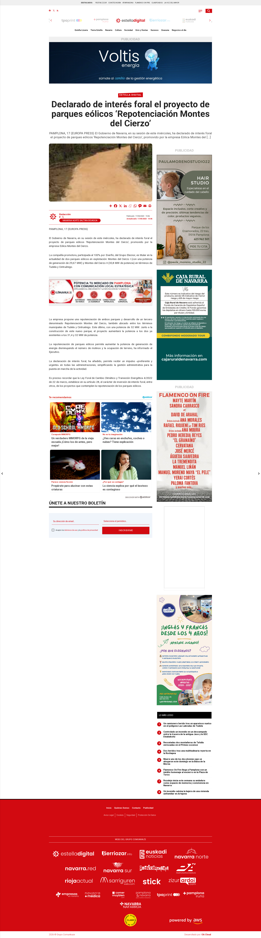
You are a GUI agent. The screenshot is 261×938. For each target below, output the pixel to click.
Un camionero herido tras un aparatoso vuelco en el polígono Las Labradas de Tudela (185, 724)
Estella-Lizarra (81, 30)
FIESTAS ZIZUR (101, 3)
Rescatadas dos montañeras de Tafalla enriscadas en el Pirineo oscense (181, 743)
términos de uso (71, 530)
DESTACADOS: (87, 3)
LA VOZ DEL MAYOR (171, 3)
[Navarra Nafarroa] (130, 905)
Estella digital (130, 95)
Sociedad (128, 30)
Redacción (65, 214)
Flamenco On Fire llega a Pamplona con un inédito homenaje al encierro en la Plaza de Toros (183, 772)
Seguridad (130, 815)
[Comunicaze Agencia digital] (130, 828)
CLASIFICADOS (157, 3)
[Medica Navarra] (92, 894)
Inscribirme (126, 530)
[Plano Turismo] (143, 894)
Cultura (118, 30)
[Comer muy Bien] (117, 894)
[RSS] (57, 11)
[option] (130, 20)
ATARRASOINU (127, 3)
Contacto (136, 808)
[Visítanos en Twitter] (54, 11)
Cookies (120, 815)
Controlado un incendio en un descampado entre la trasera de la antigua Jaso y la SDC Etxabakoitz (183, 734)
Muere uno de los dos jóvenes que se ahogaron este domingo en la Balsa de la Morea (182, 761)
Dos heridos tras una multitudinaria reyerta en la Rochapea (185, 752)
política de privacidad (89, 530)
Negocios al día (179, 30)
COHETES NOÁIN (114, 3)
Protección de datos (147, 815)
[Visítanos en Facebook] (50, 11)
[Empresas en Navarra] (67, 894)
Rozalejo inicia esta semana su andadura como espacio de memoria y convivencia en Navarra (184, 783)
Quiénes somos (121, 808)
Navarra (108, 30)
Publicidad (148, 808)
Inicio (108, 808)
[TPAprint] (168, 894)
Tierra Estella (96, 30)
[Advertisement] (184, 547)
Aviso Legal (109, 815)
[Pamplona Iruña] (193, 894)
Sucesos (155, 30)
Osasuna (165, 30)
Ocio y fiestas (141, 30)
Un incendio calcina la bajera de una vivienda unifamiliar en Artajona (184, 792)
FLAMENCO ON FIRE (142, 3)
